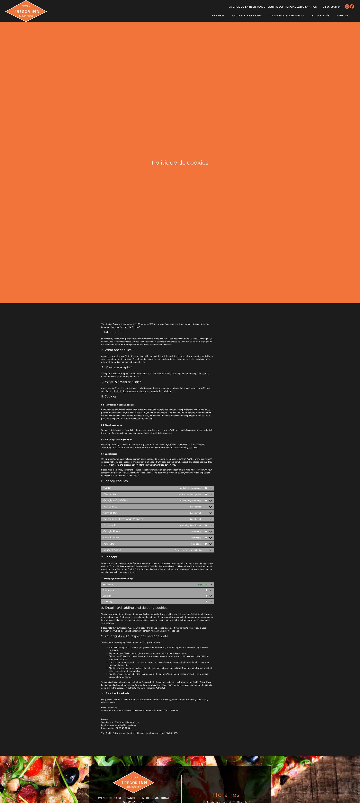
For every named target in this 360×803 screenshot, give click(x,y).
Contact (344, 15)
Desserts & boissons (287, 15)
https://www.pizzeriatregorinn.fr (128, 338)
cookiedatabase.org (149, 733)
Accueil (218, 15)
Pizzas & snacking (247, 15)
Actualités (320, 15)
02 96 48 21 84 (332, 6)
